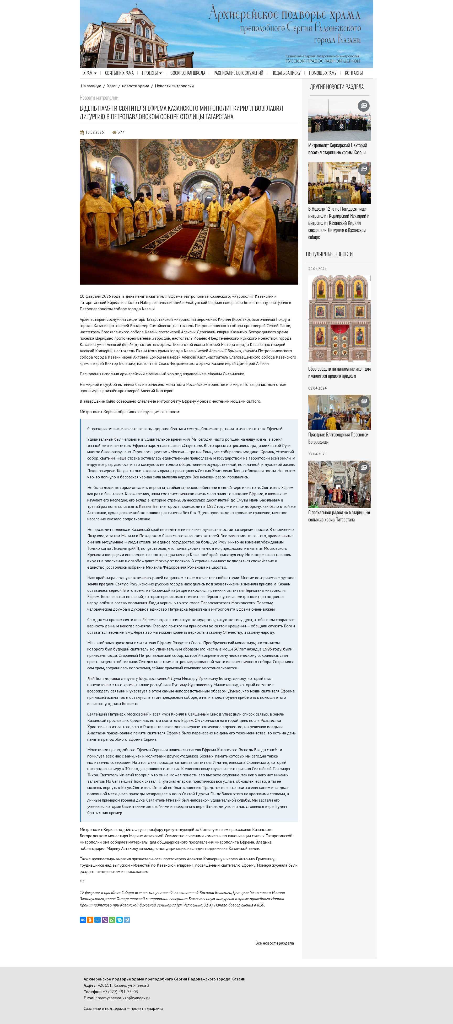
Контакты (354, 73)
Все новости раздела (274, 943)
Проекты (150, 73)
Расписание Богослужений (238, 73)
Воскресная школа (187, 73)
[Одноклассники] (90, 920)
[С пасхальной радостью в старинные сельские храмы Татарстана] (339, 484)
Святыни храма (119, 73)
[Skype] (119, 920)
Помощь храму (323, 73)
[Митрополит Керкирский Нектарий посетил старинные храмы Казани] (339, 120)
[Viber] (105, 920)
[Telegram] (127, 920)
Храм (88, 73)
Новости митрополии (174, 85)
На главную (91, 85)
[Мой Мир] (97, 920)
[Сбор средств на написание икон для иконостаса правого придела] (339, 319)
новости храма (135, 85)
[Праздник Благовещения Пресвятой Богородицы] (339, 412)
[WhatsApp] (112, 920)
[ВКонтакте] (83, 920)
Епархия (154, 1008)
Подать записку (286, 73)
